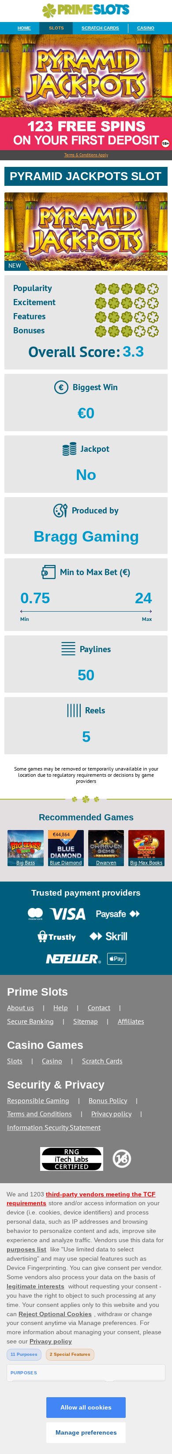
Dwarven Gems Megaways (106, 862)
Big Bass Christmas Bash (26, 862)
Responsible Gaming (38, 1100)
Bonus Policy (108, 1100)
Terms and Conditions (39, 1113)
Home (24, 28)
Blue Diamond (66, 862)
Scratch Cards (100, 28)
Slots (56, 28)
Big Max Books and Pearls (146, 862)
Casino (145, 28)
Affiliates (131, 1021)
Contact (99, 1007)
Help (60, 1007)
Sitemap (85, 1021)
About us (20, 1007)
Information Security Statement (54, 1127)
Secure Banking (30, 1021)
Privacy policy (111, 1113)
